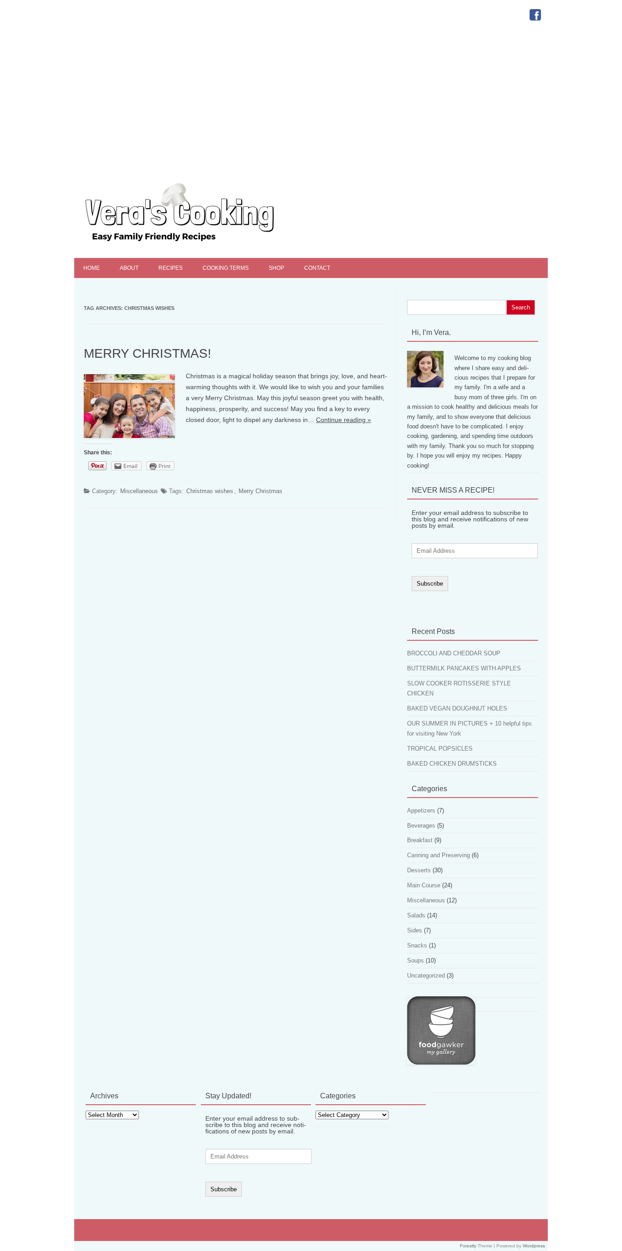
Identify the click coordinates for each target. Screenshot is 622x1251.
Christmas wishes (209, 491)
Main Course (423, 885)
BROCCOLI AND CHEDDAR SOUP (453, 653)
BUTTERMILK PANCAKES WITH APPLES (464, 668)
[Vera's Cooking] (196, 242)
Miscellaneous (139, 491)
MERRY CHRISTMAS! (147, 353)
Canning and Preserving (438, 855)
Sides (414, 930)
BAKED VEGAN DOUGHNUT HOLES (457, 708)
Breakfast (420, 840)
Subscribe (430, 583)
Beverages (421, 825)
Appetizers (421, 810)
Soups (415, 960)
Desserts (419, 870)
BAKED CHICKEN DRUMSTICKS (452, 763)
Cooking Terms (226, 268)
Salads (416, 915)
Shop (276, 268)
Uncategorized (426, 975)
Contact (317, 268)
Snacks (417, 945)
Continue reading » (343, 419)
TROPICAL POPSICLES (440, 748)
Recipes (170, 268)
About (129, 268)
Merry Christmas (260, 491)
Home (91, 268)
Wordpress (534, 1245)
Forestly (468, 1245)
